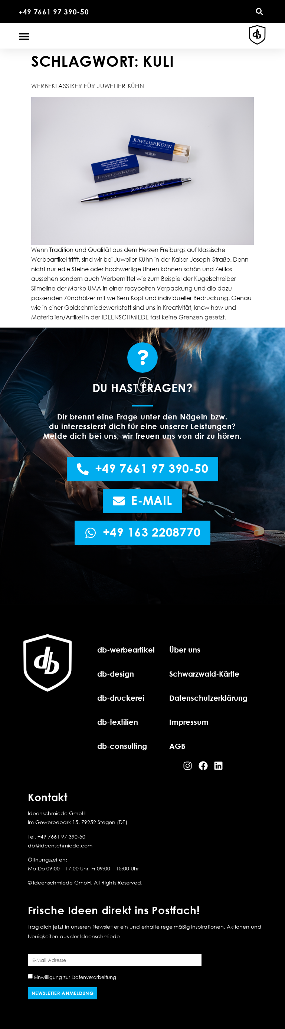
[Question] (142, 357)
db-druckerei (120, 697)
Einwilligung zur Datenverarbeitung (75, 977)
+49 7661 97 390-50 (54, 11)
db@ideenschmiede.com (60, 845)
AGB (177, 745)
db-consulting (122, 745)
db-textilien (117, 721)
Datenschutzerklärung (208, 697)
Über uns (184, 649)
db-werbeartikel (126, 649)
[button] (259, 11)
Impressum (189, 721)
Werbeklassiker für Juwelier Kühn (87, 86)
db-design (115, 673)
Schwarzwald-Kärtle (204, 673)
